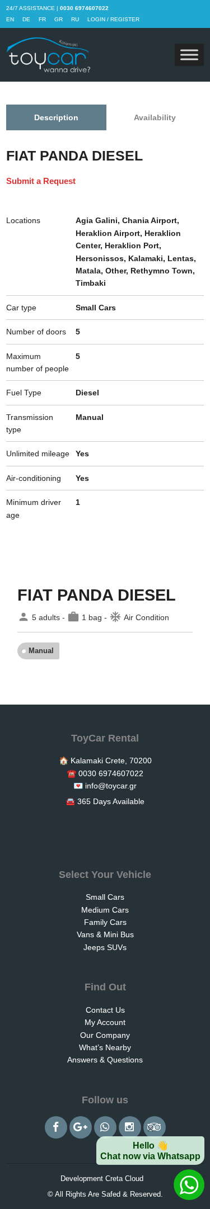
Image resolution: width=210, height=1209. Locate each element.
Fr (42, 19)
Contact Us (105, 1009)
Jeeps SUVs (105, 947)
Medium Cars (105, 909)
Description (56, 117)
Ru (75, 19)
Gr (58, 19)
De (26, 19)
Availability (155, 117)
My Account (105, 1022)
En (10, 19)
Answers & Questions (105, 1059)
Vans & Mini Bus (105, 934)
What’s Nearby (105, 1047)
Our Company (105, 1035)
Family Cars (105, 922)
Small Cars (105, 896)
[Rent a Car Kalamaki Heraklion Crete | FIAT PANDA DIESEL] (48, 54)
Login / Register (113, 19)
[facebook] (56, 1127)
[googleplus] (80, 1127)
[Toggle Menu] (189, 55)
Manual (41, 650)
